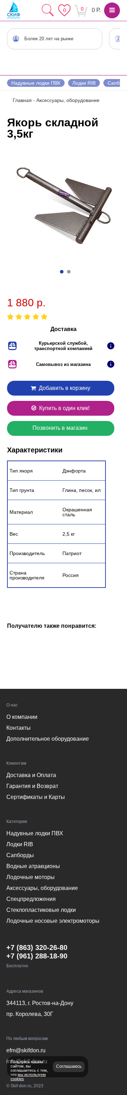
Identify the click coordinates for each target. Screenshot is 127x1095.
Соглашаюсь (68, 1066)
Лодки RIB (84, 83)
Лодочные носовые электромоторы (52, 921)
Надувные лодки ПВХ (35, 83)
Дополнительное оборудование (47, 739)
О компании (21, 717)
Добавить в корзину (63, 388)
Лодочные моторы (30, 877)
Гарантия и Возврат (32, 786)
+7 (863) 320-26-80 (36, 947)
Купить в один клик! (64, 408)
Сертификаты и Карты (35, 797)
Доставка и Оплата (31, 775)
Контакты (18, 728)
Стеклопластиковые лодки (41, 910)
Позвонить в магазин (59, 428)
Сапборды (20, 855)
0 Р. (96, 10)
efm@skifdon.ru (26, 1050)
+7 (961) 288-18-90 (36, 956)
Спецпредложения (31, 899)
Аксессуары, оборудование (42, 888)
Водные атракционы (33, 866)
